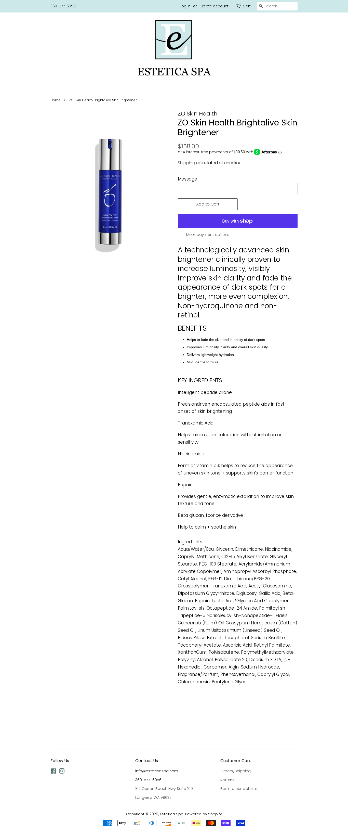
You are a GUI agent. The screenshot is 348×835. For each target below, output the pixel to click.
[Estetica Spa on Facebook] (53, 772)
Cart (247, 6)
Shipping (186, 163)
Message (187, 179)
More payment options (207, 234)
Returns (227, 779)
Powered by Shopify (203, 814)
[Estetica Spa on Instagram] (61, 772)
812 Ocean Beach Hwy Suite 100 (164, 788)
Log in (185, 6)
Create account (214, 6)
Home (55, 100)
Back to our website (239, 788)
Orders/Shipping (235, 771)
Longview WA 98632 (153, 797)
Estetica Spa (171, 814)
